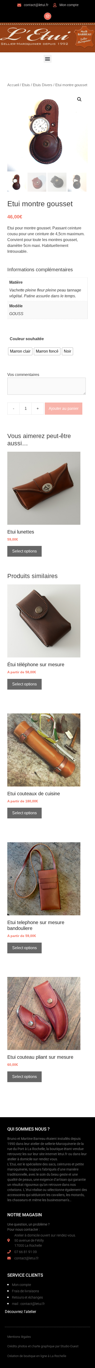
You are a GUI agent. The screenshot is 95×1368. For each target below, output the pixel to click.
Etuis (26, 85)
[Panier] (47, 16)
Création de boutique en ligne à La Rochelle (36, 1356)
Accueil (13, 85)
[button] (48, 59)
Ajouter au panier (63, 408)
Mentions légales (19, 1337)
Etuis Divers (42, 85)
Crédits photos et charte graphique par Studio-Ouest (42, 1346)
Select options (24, 551)
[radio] (20, 351)
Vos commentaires (23, 375)
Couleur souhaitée (27, 339)
